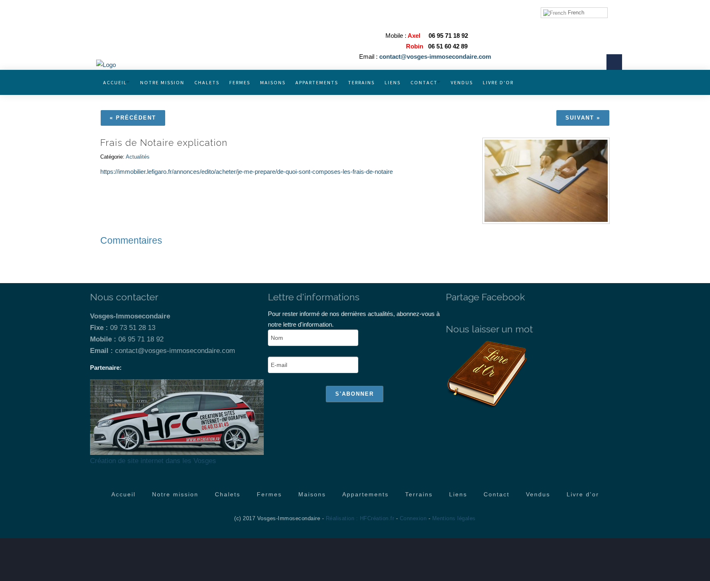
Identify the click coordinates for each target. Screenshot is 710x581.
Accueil (115, 82)
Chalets (206, 82)
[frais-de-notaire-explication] (546, 181)
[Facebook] (614, 62)
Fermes (239, 82)
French (575, 12)
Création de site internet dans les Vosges (153, 460)
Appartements (316, 82)
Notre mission (162, 82)
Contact (424, 82)
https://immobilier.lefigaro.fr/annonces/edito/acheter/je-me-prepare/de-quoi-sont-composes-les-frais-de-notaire (246, 171)
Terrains (361, 82)
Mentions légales (454, 518)
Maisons (273, 82)
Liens (393, 82)
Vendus (462, 82)
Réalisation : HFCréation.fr (360, 518)
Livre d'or (498, 82)
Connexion (413, 518)
